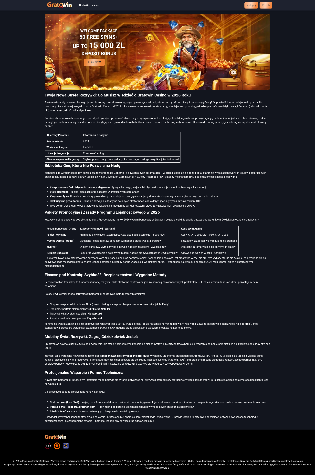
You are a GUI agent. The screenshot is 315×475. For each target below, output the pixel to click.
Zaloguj (251, 5)
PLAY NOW (94, 62)
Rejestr (266, 5)
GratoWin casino (88, 5)
